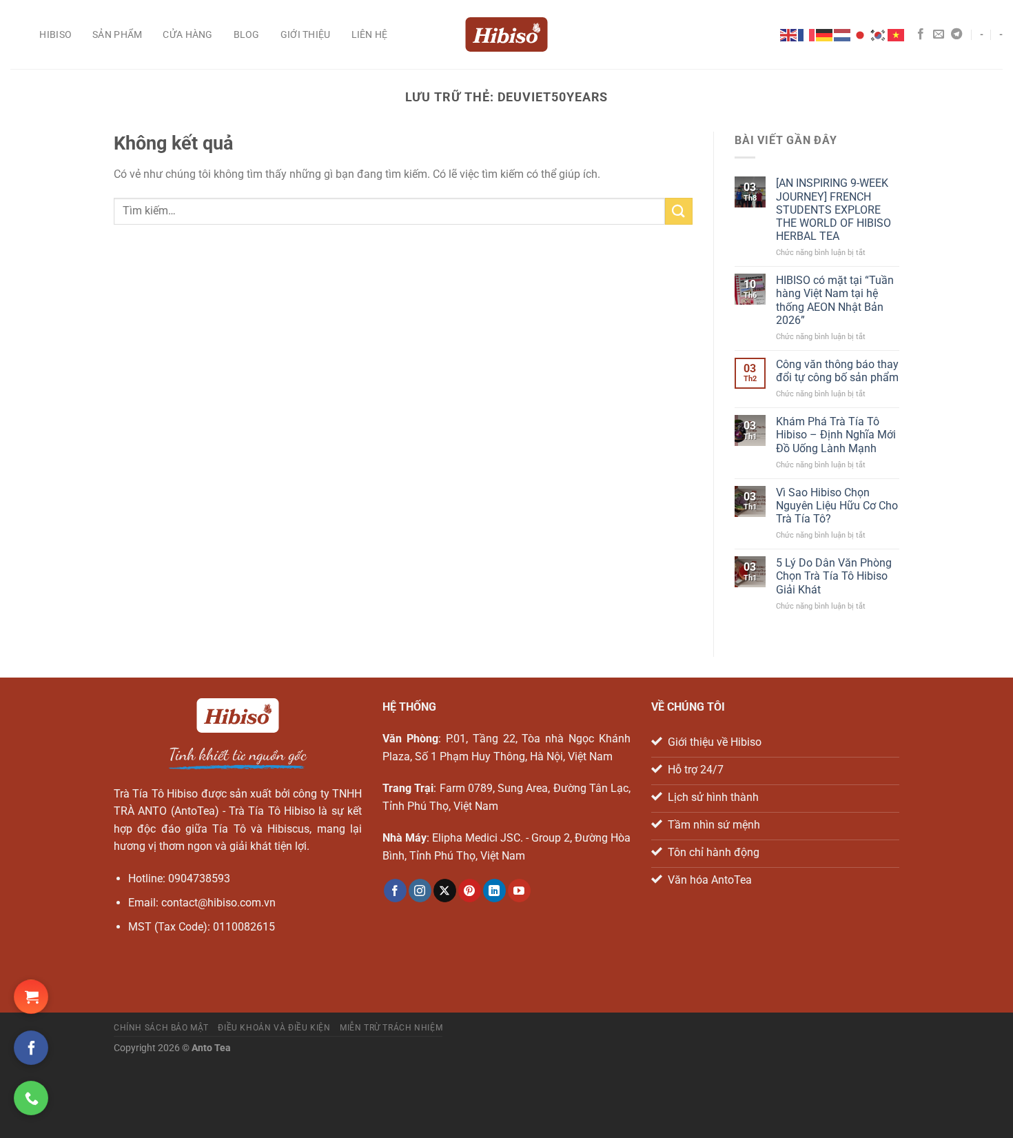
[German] (825, 33)
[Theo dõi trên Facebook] (920, 34)
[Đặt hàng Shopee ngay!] (31, 996)
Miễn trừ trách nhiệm (391, 1028)
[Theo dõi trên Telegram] (956, 34)
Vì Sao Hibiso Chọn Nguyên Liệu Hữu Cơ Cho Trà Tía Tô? (837, 505)
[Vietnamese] (896, 33)
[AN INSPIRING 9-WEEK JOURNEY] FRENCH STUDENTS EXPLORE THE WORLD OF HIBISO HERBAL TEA (833, 209)
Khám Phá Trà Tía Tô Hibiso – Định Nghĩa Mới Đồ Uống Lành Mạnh (836, 434)
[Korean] (879, 33)
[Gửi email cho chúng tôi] (938, 34)
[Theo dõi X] (444, 890)
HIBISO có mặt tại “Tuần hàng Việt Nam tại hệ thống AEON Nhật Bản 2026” (835, 300)
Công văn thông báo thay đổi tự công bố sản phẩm (837, 371)
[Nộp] (679, 211)
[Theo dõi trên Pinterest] (469, 890)
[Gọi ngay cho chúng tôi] (31, 1098)
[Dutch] (843, 33)
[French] (807, 33)
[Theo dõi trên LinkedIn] (494, 890)
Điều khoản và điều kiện (274, 1028)
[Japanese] (861, 33)
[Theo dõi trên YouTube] (519, 890)
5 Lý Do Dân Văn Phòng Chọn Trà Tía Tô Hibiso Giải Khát (834, 576)
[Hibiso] (506, 34)
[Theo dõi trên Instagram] (420, 890)
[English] (789, 33)
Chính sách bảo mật (161, 1028)
